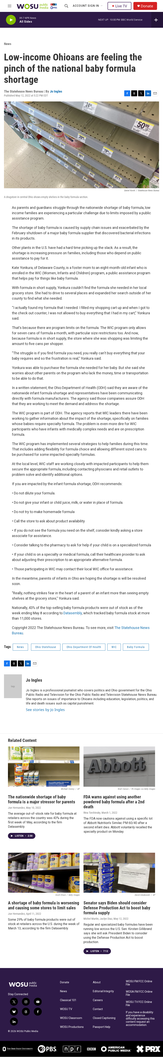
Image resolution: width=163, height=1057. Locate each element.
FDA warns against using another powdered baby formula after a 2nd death (114, 801)
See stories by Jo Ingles (45, 709)
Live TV (121, 6)
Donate (147, 6)
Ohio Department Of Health (84, 647)
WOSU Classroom (71, 1018)
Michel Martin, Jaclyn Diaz (97, 918)
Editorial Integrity (103, 991)
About (97, 982)
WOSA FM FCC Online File (139, 993)
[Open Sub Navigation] (102, 6)
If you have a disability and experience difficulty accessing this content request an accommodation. (140, 1018)
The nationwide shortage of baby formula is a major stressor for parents (41, 799)
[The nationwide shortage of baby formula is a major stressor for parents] (44, 766)
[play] (11, 20)
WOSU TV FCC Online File (139, 1004)
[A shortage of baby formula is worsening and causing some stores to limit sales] (44, 873)
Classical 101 (68, 1000)
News (7, 44)
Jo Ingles (56, 91)
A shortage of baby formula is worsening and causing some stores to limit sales (43, 905)
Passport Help (101, 1026)
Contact (98, 1009)
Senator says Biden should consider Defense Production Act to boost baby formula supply (116, 907)
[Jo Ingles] (13, 686)
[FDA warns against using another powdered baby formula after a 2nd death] (119, 766)
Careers (98, 1000)
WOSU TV (66, 1009)
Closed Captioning (104, 1018)
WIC (114, 647)
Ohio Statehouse (45, 647)
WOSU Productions (72, 1026)
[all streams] (157, 20)
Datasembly (72, 613)
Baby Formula (136, 647)
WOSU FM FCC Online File (139, 983)
